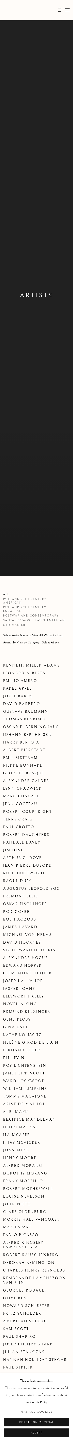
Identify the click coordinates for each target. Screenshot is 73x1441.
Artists (36, 295)
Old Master (14, 625)
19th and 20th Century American (24, 600)
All (6, 594)
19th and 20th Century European (24, 609)
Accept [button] (36, 1432)
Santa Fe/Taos (16, 620)
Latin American (50, 620)
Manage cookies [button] (36, 1411)
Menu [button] (67, 10)
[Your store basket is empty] (59, 10)
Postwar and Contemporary (31, 615)
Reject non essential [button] (36, 1422)
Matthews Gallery (9, 10)
